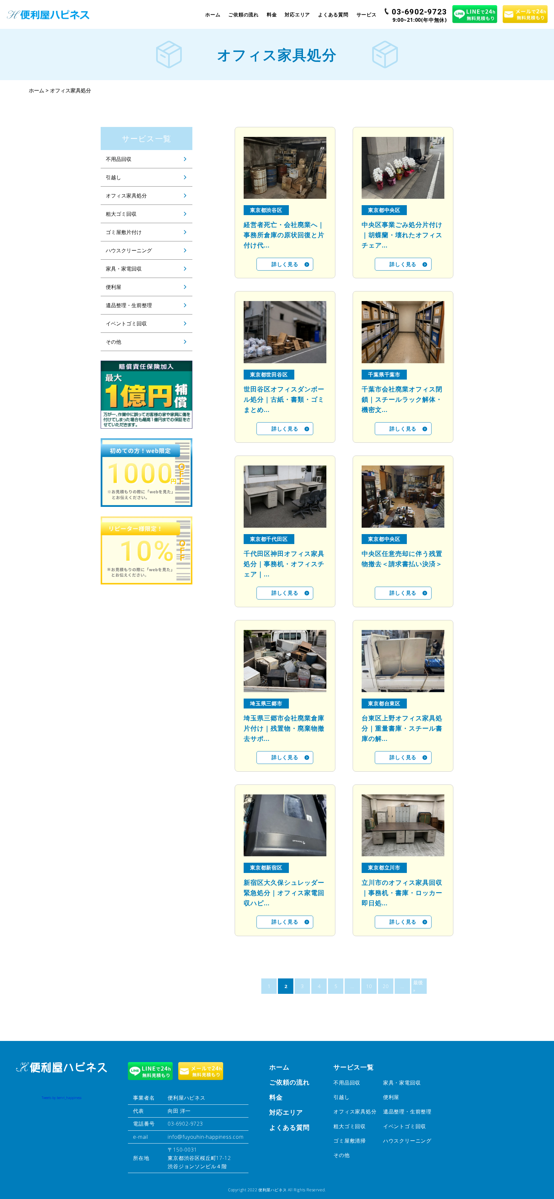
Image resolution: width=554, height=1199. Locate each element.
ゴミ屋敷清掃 (349, 1140)
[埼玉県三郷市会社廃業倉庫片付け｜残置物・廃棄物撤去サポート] (285, 661)
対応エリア (297, 14)
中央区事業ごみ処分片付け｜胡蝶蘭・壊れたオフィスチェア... (402, 234)
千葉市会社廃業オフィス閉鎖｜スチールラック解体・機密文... (402, 399)
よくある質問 (333, 14)
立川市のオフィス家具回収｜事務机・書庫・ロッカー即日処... (402, 892)
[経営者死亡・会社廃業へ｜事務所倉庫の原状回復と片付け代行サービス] (285, 168)
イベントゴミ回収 (126, 323)
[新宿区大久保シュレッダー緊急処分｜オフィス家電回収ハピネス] (285, 825)
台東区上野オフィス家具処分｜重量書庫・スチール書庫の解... (402, 728)
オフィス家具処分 (126, 195)
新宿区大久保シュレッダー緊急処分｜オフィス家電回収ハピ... (284, 892)
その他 (113, 341)
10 (369, 986)
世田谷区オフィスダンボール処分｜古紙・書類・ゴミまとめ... (284, 399)
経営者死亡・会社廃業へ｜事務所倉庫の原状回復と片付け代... (284, 234)
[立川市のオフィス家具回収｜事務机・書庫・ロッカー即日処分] (403, 825)
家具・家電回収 (124, 268)
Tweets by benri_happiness (61, 1097)
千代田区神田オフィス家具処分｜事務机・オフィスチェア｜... (284, 563)
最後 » (418, 986)
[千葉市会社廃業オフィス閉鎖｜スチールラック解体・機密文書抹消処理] (403, 332)
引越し (113, 177)
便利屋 (113, 286)
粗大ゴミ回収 (121, 213)
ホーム (212, 14)
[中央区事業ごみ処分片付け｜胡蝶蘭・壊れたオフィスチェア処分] (403, 168)
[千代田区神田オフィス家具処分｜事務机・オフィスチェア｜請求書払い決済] (285, 496)
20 (386, 986)
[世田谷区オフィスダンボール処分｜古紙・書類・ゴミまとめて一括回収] (285, 332)
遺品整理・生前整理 (129, 305)
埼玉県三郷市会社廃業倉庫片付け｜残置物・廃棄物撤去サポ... (284, 728)
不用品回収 (118, 159)
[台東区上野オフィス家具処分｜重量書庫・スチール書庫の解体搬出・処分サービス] (403, 661)
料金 (272, 14)
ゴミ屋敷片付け (124, 232)
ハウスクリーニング (129, 250)
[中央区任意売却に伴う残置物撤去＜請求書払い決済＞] (403, 496)
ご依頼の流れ (243, 14)
